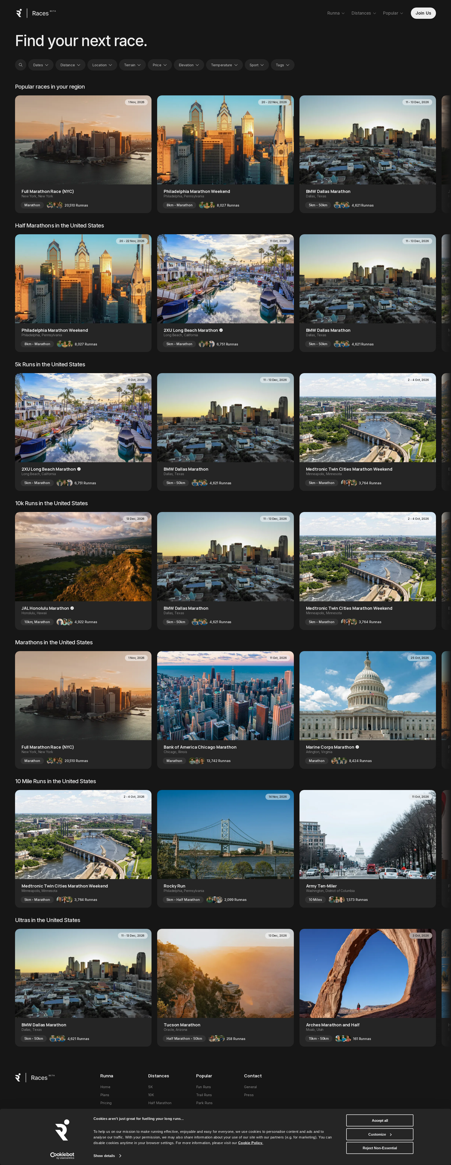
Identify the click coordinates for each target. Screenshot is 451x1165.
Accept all (380, 1120)
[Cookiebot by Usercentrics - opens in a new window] (62, 1155)
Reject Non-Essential (380, 1148)
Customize (377, 1134)
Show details (104, 1156)
